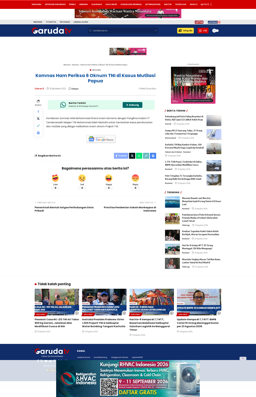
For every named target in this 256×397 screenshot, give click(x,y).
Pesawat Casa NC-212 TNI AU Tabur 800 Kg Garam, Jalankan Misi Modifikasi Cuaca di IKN (57, 323)
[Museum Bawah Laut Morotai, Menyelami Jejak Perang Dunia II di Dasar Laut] (172, 202)
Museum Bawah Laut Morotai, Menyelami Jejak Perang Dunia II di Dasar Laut (201, 201)
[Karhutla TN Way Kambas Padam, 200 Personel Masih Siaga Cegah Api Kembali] (214, 148)
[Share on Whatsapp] (139, 156)
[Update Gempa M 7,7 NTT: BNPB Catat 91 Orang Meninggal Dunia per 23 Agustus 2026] (199, 302)
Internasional (170, 138)
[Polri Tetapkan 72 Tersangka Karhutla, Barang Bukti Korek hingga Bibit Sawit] (214, 179)
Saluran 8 (39, 88)
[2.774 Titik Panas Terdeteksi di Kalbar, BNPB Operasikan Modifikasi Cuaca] (214, 165)
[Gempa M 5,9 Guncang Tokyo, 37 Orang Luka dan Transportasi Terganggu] (214, 134)
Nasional (75, 64)
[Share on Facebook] (38, 111)
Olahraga (186, 225)
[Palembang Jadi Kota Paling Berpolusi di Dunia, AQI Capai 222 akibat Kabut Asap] (214, 120)
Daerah (168, 124)
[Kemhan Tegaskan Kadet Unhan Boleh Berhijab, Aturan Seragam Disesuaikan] (172, 235)
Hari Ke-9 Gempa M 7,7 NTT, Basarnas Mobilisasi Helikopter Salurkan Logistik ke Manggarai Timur (149, 324)
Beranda (67, 64)
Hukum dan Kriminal (173, 152)
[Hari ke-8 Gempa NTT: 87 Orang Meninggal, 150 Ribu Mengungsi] (172, 249)
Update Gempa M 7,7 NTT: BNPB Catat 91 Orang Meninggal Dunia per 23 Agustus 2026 (198, 323)
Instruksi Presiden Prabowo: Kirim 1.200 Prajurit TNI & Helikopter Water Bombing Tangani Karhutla (103, 323)
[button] (185, 30)
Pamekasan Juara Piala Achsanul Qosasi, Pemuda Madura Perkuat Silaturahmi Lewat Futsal (201, 217)
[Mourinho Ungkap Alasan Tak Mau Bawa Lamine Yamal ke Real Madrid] (172, 263)
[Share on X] (38, 118)
